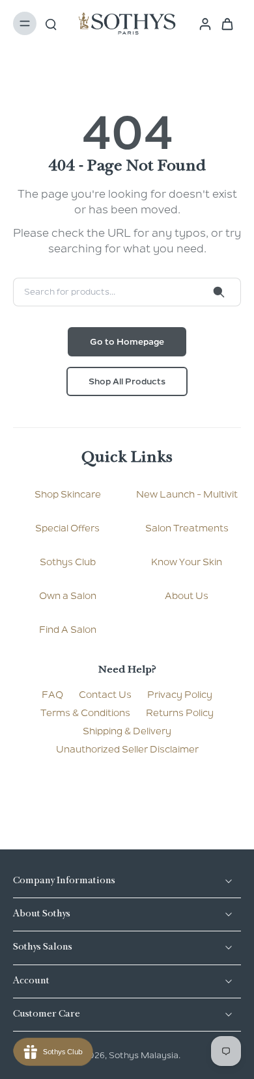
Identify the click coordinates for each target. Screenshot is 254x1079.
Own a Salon (67, 596)
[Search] (219, 292)
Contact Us (105, 694)
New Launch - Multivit (187, 494)
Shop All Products (127, 381)
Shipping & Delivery (127, 731)
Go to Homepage (127, 342)
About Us (186, 596)
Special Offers (67, 528)
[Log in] (201, 23)
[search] (50, 23)
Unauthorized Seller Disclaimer (127, 749)
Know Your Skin (186, 562)
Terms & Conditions (85, 713)
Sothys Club (68, 562)
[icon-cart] (226, 23)
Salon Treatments (187, 528)
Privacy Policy (179, 694)
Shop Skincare (68, 494)
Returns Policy (180, 713)
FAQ (52, 694)
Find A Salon (67, 629)
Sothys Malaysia (143, 1055)
